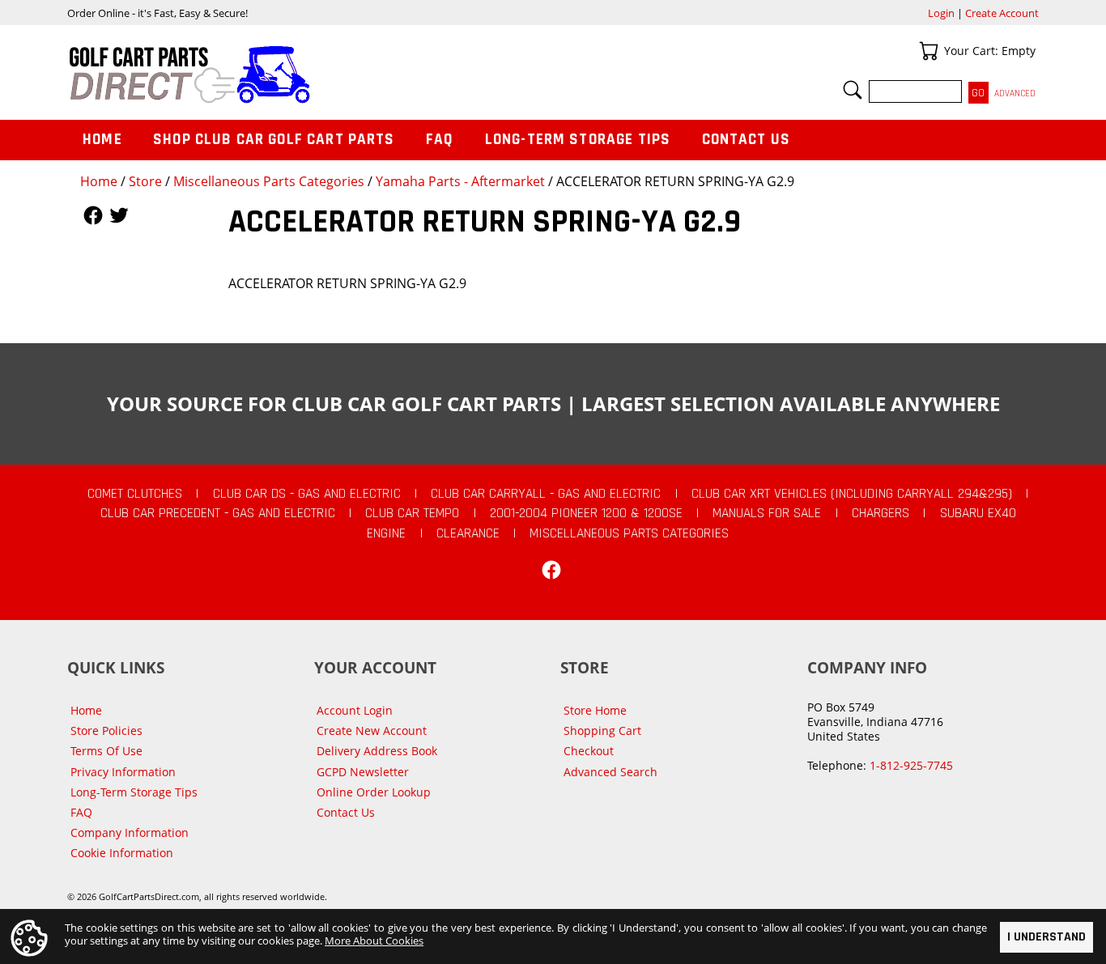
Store (145, 181)
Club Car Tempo (412, 513)
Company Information (129, 832)
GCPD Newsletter (363, 771)
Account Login (355, 710)
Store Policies (106, 730)
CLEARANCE (468, 533)
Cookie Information (121, 852)
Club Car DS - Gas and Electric (307, 494)
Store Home (595, 710)
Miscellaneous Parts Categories (268, 181)
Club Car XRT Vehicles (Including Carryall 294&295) (851, 494)
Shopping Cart (602, 730)
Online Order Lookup (374, 792)
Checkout (589, 750)
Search (853, 90)
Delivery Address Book (377, 750)
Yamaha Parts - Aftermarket (460, 181)
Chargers (880, 513)
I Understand (1046, 936)
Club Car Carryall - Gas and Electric (546, 494)
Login (941, 13)
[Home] (310, 74)
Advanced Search (610, 771)
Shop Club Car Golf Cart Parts (273, 140)
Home (98, 181)
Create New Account (372, 730)
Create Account (1002, 13)
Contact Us (746, 140)
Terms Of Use (106, 750)
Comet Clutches (134, 494)
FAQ (439, 140)
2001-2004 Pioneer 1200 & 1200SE (586, 513)
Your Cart (929, 51)
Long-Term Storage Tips (577, 140)
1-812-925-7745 (911, 765)
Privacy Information (123, 771)
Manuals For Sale (767, 513)
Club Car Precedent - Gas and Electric (217, 513)
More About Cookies (374, 940)
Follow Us (93, 215)
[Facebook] (551, 570)
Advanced (1015, 93)
